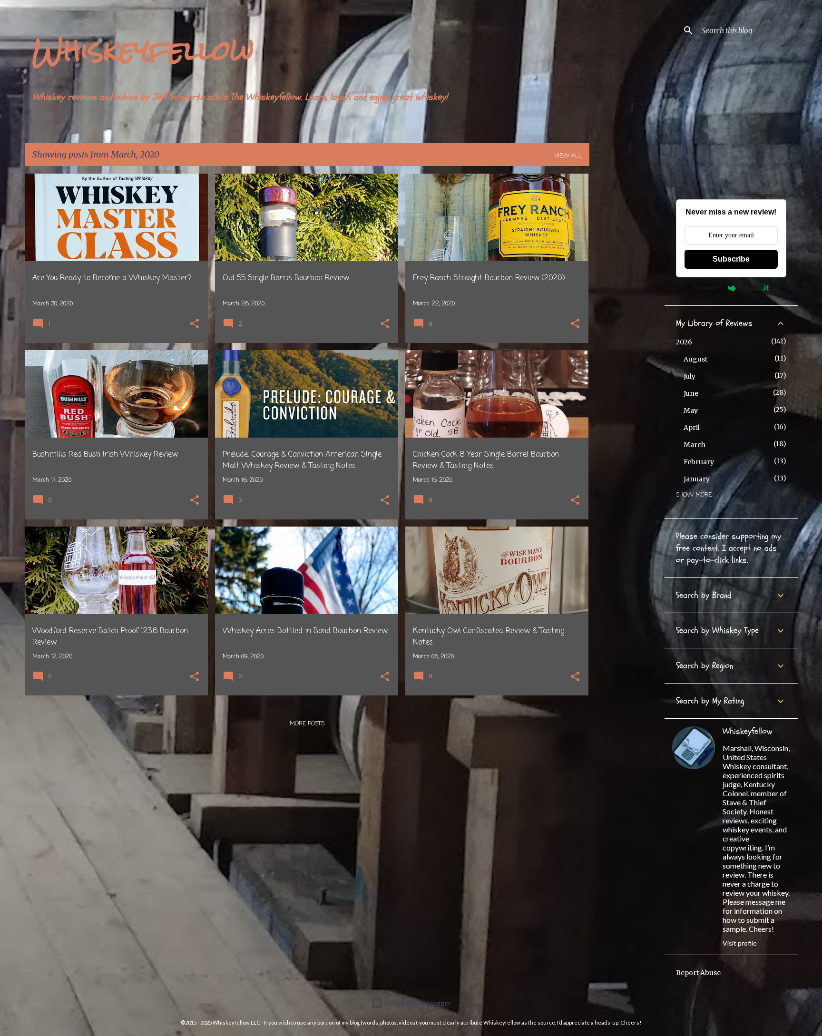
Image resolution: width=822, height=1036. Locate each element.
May (691, 410)
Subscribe (731, 259)
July (689, 376)
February (699, 462)
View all (568, 156)
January (697, 479)
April (692, 427)
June (691, 393)
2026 (684, 342)
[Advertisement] (627, 316)
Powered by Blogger (416, 1002)
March (694, 444)
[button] (194, 325)
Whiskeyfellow (143, 50)
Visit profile (740, 943)
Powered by (708, 288)
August (695, 359)
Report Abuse (698, 972)
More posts (307, 724)
